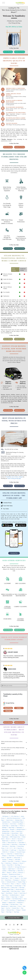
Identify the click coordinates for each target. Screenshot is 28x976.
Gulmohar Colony (18, 853)
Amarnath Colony (6, 822)
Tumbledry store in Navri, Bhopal (14, 476)
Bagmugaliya (19, 827)
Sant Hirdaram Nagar (17, 898)
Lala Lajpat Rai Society (20, 867)
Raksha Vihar (14, 887)
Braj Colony (20, 838)
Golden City (5, 851)
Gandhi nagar (13, 850)
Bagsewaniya (5, 829)
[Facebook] (6, 924)
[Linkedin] (21, 924)
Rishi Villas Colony (15, 891)
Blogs (18, 929)
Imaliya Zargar (17, 857)
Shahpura (4, 902)
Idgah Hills (9, 857)
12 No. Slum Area (15, 816)
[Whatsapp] (10, 924)
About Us (3, 929)
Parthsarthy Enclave (11, 881)
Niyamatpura (16, 880)
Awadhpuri (20, 823)
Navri (11, 878)
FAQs (8, 929)
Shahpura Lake (12, 902)
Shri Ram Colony (14, 904)
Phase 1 (12, 883)
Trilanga (18, 910)
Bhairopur (22, 835)
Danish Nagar (22, 844)
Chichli (3, 842)
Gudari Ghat (9, 853)
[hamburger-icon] (3, 3)
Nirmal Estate (8, 880)
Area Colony (5, 823)
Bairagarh (12, 829)
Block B (13, 838)
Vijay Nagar (16, 912)
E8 (14, 848)
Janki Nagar (17, 859)
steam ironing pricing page (14, 478)
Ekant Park (20, 848)
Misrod (14, 872)
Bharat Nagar (5, 836)
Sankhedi (8, 898)
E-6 (7, 848)
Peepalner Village (21, 881)
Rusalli (15, 893)
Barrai (13, 831)
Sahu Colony (5, 895)
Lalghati (4, 868)
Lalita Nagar (20, 868)
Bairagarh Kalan (5, 831)
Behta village (15, 835)
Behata (8, 835)
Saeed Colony (23, 893)
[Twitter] (17, 924)
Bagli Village (11, 827)
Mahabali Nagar (11, 870)
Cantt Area (13, 840)
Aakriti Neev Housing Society (13, 818)
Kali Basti (17, 861)
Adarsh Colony (9, 820)
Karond (21, 863)
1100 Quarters (5, 816)
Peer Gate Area (5, 883)
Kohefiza (4, 867)
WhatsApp (8, 711)
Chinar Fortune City (12, 842)
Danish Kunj (14, 844)
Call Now (19, 708)
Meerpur (9, 872)
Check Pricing (8, 708)
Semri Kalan (13, 900)
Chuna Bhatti (21, 842)
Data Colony (5, 846)
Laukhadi (4, 870)
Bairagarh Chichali (21, 829)
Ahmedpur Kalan (18, 820)
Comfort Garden (5, 844)
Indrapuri (11, 859)
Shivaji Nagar (5, 904)
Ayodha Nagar (5, 825)
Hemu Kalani (11, 855)
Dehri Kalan (12, 846)
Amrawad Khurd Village (17, 822)
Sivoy (19, 906)
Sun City (8, 908)
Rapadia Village (10, 889)
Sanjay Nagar (14, 896)
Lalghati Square (11, 868)
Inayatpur (4, 859)
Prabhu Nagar (9, 885)
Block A (8, 838)
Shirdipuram (20, 902)
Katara (3, 865)
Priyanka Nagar (18, 885)
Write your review (7, 685)
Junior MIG (10, 861)
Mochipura (4, 874)
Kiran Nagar (17, 865)
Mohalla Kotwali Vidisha (14, 874)
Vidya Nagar (9, 912)
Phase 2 (18, 883)
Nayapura (17, 878)
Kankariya (15, 863)
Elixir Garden (5, 850)
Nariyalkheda (5, 876)
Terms (13, 929)
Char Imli (20, 840)
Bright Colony (5, 840)
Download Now (14, 553)
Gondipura (12, 851)
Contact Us (24, 929)
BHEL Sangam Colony (15, 836)
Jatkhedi (4, 861)
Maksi (3, 872)
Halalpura (4, 855)
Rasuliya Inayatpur (20, 889)
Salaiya (7, 896)
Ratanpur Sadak (5, 891)
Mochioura (20, 872)
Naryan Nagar (13, 876)
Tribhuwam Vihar (10, 910)
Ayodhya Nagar (14, 825)
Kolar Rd (10, 867)
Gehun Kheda (21, 850)
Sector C (6, 900)
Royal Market (9, 893)
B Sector (22, 825)
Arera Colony (13, 823)
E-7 (11, 848)
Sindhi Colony (13, 906)
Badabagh (4, 827)
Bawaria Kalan (15, 833)
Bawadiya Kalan (5, 833)
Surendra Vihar (15, 908)
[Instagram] (13, 924)
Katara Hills (10, 865)
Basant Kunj (19, 831)
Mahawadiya (20, 870)
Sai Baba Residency (14, 895)
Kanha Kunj (8, 863)
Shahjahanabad (21, 900)
